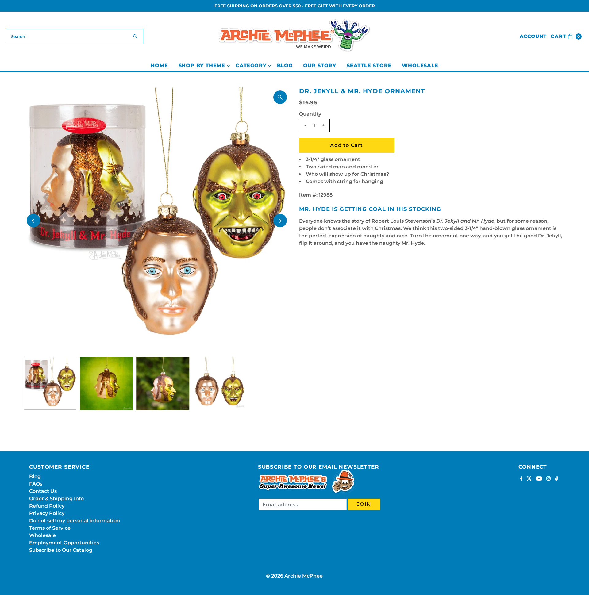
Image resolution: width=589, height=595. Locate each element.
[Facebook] (521, 479)
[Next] (280, 220)
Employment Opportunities (64, 543)
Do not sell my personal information (74, 521)
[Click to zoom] (280, 97)
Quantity (310, 114)
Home (159, 65)
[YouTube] (539, 479)
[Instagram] (548, 479)
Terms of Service (50, 528)
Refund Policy (46, 506)
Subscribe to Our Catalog (60, 550)
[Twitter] (529, 479)
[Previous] (33, 220)
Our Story (319, 65)
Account (533, 36)
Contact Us (43, 491)
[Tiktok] (556, 479)
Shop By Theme (202, 65)
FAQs (35, 484)
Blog (285, 65)
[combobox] (74, 36)
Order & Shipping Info (56, 498)
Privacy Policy (46, 513)
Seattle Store (369, 65)
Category (251, 65)
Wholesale (420, 65)
